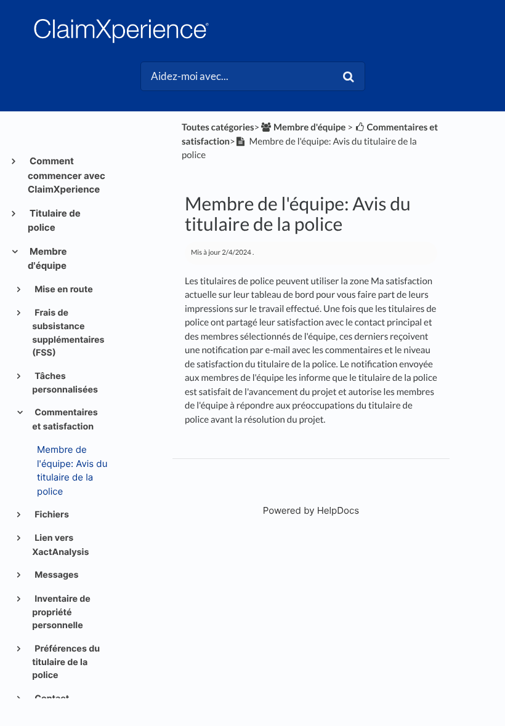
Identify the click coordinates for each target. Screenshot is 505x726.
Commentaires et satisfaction (65, 419)
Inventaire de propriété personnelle (61, 612)
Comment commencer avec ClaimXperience (66, 175)
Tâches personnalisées (65, 383)
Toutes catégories (218, 127)
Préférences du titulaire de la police (66, 662)
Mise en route (63, 289)
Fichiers (51, 514)
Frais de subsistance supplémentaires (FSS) (68, 333)
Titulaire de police (54, 220)
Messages (56, 575)
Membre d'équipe (47, 258)
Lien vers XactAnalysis (60, 545)
